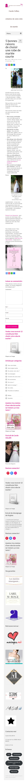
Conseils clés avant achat (14, 376)
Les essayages (11, 373)
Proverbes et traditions (13, 390)
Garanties (10, 398)
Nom (6, 306)
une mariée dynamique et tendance (14, 161)
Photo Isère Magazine (10, 463)
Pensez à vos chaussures (11, 215)
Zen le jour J (11, 382)
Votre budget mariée (13, 368)
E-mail (7, 312)
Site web (7, 318)
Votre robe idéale (12, 365)
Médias (9, 395)
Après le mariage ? (12, 385)
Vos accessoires (12, 379)
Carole (9, 59)
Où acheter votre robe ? (14, 371)
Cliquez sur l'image (10, 356)
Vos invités (10, 387)
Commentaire (8, 289)
